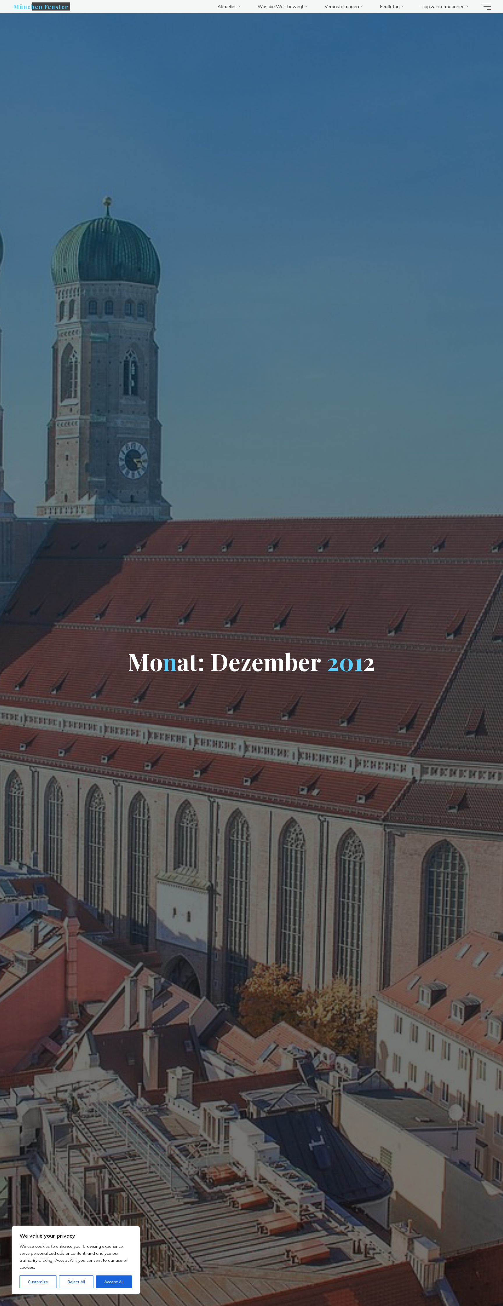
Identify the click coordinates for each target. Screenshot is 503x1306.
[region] (76, 1260)
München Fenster (40, 6)
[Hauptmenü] (486, 7)
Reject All (76, 1281)
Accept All (113, 1281)
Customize (38, 1281)
